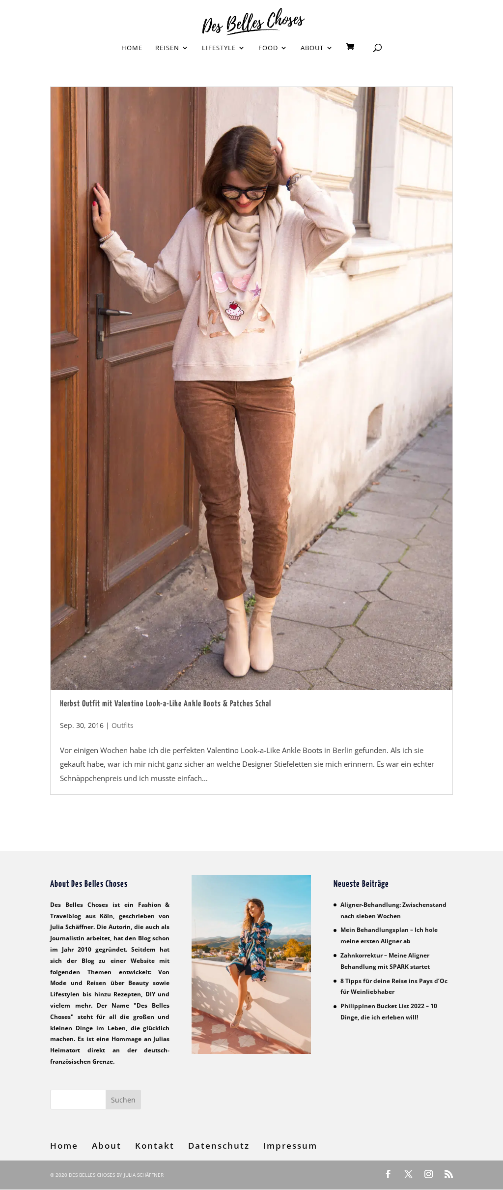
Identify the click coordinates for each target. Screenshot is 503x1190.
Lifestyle (219, 48)
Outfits (123, 725)
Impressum (290, 1145)
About (312, 48)
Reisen (167, 48)
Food (268, 48)
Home (131, 48)
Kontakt (154, 1145)
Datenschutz (219, 1145)
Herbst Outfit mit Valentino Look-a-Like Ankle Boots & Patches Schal (165, 704)
